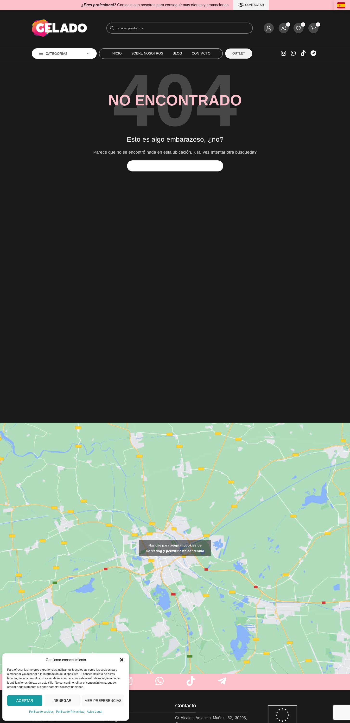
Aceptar (24, 701)
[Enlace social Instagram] (283, 53)
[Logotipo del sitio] (59, 28)
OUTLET (238, 53)
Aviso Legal (94, 711)
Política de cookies (41, 711)
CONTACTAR (254, 5)
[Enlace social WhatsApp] (293, 53)
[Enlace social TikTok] (303, 53)
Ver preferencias (103, 701)
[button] (121, 659)
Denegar (62, 701)
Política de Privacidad (70, 711)
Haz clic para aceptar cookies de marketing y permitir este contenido (175, 548)
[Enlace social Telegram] (313, 53)
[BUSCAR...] (217, 165)
